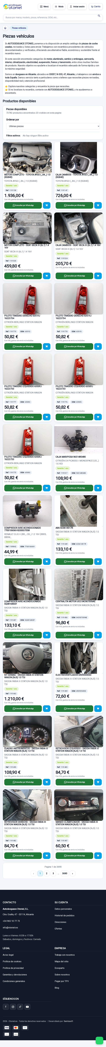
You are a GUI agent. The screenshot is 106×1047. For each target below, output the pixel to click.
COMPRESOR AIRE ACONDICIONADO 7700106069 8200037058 (22, 529)
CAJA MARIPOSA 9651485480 (71, 457)
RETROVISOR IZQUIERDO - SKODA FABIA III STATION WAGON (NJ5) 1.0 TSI (77, 749)
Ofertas (58, 928)
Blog (57, 988)
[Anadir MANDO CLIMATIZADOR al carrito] (98, 855)
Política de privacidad (13, 968)
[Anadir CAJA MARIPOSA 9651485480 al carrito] (98, 488)
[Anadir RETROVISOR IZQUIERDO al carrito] (98, 782)
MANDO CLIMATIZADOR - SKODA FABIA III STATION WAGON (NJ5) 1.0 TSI (77, 823)
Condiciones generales (14, 981)
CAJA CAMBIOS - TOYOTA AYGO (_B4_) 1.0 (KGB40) (77, 175)
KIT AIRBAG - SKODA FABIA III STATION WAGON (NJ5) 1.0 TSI (23, 676)
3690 (64, 873)
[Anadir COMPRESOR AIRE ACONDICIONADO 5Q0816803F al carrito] (46, 635)
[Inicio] (5, 28)
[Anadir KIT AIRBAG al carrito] (46, 708)
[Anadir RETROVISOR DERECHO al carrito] (46, 855)
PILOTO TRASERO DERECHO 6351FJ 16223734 (22, 316)
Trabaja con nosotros (65, 955)
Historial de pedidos (64, 915)
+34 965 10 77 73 (11, 921)
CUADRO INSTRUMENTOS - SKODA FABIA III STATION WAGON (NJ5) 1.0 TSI (26, 749)
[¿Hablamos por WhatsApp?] (99, 1040)
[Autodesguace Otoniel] (12, 6)
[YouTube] (27, 1007)
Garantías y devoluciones (15, 974)
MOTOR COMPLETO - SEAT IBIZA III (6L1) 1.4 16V (26, 246)
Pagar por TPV (62, 981)
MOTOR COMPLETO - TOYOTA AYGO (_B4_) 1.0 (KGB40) (27, 175)
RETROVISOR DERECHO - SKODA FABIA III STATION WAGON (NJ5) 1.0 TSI (25, 823)
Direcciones (60, 922)
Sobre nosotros (62, 974)
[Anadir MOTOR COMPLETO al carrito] (46, 205)
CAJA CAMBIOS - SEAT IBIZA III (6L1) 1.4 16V (78, 245)
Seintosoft (68, 1021)
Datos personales (63, 909)
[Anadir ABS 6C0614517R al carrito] (98, 561)
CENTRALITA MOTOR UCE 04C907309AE (75, 601)
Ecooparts (59, 968)
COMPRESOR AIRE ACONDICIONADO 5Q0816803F (22, 602)
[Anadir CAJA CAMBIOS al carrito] (98, 205)
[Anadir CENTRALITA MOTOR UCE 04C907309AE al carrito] (98, 635)
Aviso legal (8, 955)
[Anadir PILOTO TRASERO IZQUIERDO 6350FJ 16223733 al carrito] (46, 417)
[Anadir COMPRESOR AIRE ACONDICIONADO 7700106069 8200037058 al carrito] (46, 561)
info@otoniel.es (10, 927)
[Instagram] (13, 1007)
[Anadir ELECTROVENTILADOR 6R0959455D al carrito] (98, 708)
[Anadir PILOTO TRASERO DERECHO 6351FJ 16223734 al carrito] (46, 346)
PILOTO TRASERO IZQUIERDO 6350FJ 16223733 (23, 387)
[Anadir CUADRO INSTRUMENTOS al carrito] (46, 782)
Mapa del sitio (61, 961)
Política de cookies (12, 961)
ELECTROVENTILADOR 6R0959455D (73, 675)
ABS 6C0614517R (64, 528)
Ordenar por (12, 119)
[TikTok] (20, 1007)
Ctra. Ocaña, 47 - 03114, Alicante (18, 914)
